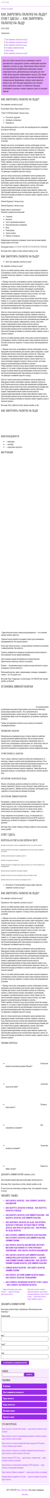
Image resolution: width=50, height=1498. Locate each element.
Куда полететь (9, 1404)
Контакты (25, 1494)
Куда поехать (8, 1398)
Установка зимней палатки (15, 47)
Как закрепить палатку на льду (16, 45)
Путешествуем (9, 1410)
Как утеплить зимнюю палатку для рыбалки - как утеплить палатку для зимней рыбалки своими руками (26, 1238)
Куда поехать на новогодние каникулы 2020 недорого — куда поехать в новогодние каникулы (23, 1466)
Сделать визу (8, 1417)
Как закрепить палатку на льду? (17, 39)
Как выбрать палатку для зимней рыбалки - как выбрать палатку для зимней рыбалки (27, 1216)
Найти (29, 1374)
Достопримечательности (13, 1392)
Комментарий (5, 1316)
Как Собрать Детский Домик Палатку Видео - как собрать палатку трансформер (25, 1276)
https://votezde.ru (22, 1489)
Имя (3, 1335)
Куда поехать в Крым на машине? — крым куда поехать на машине (24, 1472)
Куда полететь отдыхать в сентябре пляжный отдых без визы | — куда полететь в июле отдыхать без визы (24, 1452)
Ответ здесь (10, 50)
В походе (6, 1386)
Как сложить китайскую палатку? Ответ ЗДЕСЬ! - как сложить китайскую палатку (27, 1283)
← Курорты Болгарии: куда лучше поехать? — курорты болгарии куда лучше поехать (11, 1291)
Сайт (2, 1353)
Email (3, 1344)
